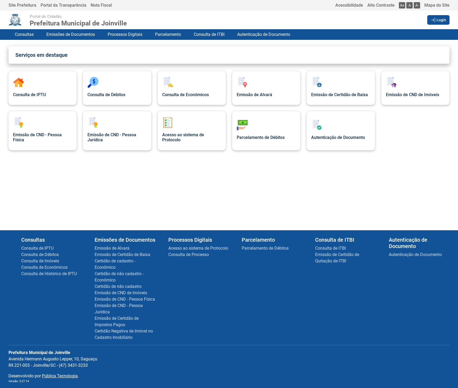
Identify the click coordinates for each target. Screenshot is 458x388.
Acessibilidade (349, 5)
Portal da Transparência (63, 5)
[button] (438, 20)
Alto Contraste (381, 5)
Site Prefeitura (22, 5)
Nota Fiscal (101, 5)
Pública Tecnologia (60, 375)
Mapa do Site (437, 5)
